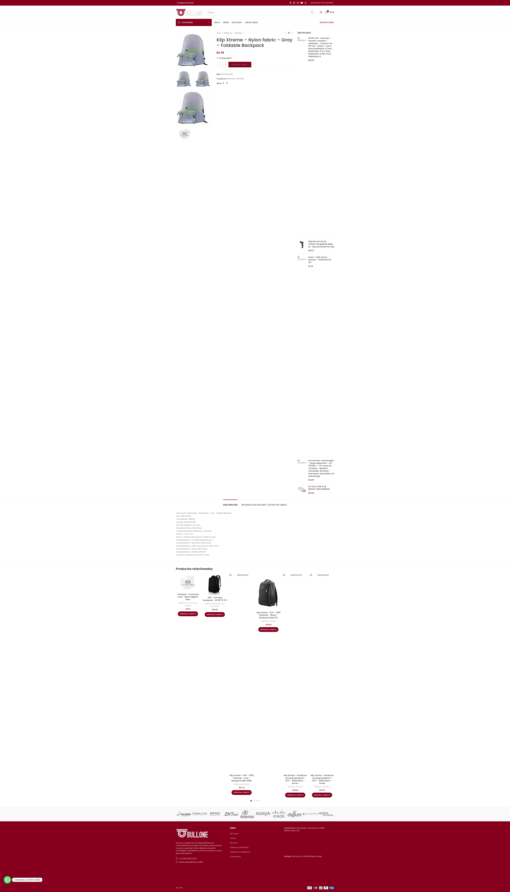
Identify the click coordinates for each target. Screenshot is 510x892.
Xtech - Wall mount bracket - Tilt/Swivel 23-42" (320, 260)
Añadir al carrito (240, 64)
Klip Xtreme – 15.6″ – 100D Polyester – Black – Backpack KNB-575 (268, 615)
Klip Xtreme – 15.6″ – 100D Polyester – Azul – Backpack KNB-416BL (242, 778)
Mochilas (238, 33)
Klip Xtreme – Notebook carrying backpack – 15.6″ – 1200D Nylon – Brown (295, 779)
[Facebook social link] (290, 3)
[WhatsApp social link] (305, 3)
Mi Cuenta (234, 833)
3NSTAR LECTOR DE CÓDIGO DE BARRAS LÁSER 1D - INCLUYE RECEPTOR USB (321, 244)
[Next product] (292, 33)
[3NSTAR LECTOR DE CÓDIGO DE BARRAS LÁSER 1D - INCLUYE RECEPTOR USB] (302, 246)
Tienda (233, 838)
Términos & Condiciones (240, 852)
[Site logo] (190, 12)
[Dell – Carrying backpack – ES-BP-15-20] (215, 584)
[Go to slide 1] (251, 800)
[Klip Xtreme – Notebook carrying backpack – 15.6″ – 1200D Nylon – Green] (322, 673)
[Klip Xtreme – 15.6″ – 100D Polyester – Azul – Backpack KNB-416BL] (242, 673)
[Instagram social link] (298, 3)
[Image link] (192, 833)
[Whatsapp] (7, 879)
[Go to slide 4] (259, 800)
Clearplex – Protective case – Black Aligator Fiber (188, 597)
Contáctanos (235, 856)
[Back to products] (288, 33)
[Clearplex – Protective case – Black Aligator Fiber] (188, 583)
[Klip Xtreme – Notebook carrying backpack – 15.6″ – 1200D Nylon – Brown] (295, 673)
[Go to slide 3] (256, 800)
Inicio (218, 33)
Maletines (228, 33)
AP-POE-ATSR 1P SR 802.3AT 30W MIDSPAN (319, 488)
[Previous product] (285, 33)
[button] (178, 814)
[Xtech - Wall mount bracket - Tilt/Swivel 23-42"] (302, 355)
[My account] (321, 12)
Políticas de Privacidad (239, 847)
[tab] (230, 503)
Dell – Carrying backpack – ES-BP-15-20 (215, 598)
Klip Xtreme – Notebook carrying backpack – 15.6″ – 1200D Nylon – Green (322, 779)
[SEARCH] (312, 12)
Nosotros (234, 843)
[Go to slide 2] (253, 800)
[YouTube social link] (302, 3)
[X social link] (294, 3)
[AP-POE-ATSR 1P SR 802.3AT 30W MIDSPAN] (302, 489)
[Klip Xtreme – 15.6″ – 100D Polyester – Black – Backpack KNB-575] (268, 592)
